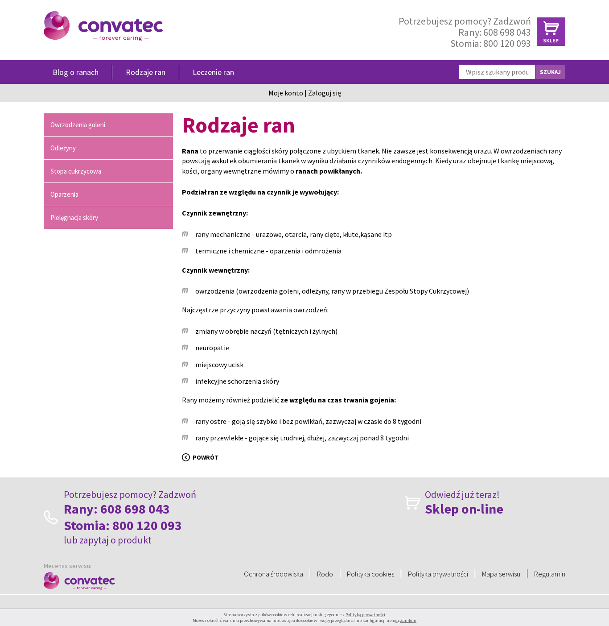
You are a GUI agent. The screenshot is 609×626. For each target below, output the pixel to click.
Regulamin (549, 573)
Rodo (325, 573)
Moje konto (285, 92)
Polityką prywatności (365, 615)
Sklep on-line (464, 509)
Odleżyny (63, 148)
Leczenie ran (213, 72)
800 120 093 (507, 43)
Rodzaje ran (145, 72)
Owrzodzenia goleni (77, 124)
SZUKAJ (550, 72)
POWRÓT (205, 457)
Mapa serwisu (501, 573)
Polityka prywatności (438, 573)
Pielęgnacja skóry (74, 217)
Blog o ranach (76, 72)
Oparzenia (64, 194)
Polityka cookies (370, 573)
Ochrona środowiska (273, 573)
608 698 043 (507, 32)
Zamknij (408, 620)
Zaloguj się (324, 92)
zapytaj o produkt (115, 540)
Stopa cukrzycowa (75, 171)
